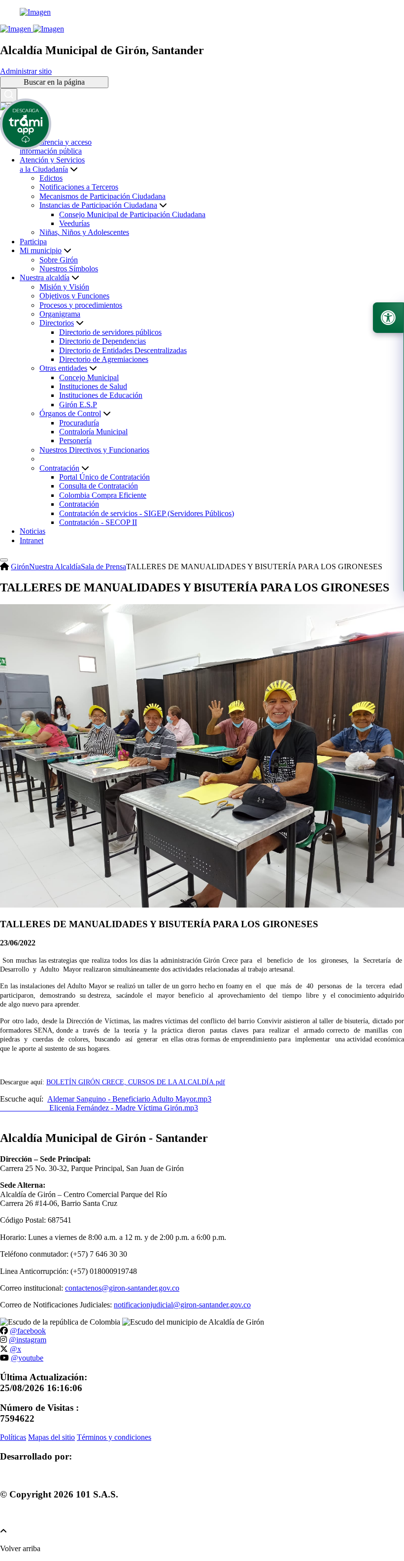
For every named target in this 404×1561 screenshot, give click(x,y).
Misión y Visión (64, 287)
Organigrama (59, 314)
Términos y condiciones (114, 1437)
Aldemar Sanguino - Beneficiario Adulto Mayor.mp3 (129, 1099)
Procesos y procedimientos (80, 305)
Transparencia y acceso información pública (56, 146)
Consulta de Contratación (98, 486)
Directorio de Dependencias (102, 341)
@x (15, 1349)
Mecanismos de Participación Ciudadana (102, 196)
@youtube (27, 1358)
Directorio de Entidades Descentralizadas (123, 350)
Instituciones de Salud (93, 386)
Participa (33, 241)
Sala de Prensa (103, 566)
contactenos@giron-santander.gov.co (122, 1288)
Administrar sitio (26, 71)
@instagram (27, 1339)
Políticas (13, 1437)
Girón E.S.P (78, 404)
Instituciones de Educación (100, 395)
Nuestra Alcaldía (55, 566)
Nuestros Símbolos (68, 268)
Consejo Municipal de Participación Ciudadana (132, 214)
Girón (20, 566)
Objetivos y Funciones (74, 296)
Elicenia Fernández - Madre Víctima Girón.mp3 (99, 1108)
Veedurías (74, 223)
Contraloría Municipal (93, 431)
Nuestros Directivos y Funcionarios (94, 450)
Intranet (31, 540)
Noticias (32, 531)
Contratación (79, 504)
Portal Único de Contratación (104, 477)
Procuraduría (79, 423)
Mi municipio (41, 250)
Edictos (51, 178)
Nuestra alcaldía (44, 277)
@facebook (28, 1331)
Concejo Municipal (89, 377)
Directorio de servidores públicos (110, 332)
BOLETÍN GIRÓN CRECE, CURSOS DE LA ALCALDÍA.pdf (135, 1082)
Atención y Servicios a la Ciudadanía (52, 164)
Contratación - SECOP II (98, 522)
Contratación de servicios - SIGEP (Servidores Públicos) (146, 513)
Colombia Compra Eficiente (102, 495)
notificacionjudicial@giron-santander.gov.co (182, 1305)
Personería (75, 440)
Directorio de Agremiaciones (103, 359)
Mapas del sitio (51, 1437)
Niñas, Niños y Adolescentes (84, 232)
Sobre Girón (58, 260)
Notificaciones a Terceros (78, 187)
